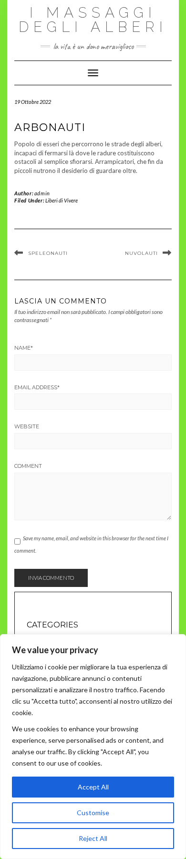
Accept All (93, 787)
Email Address (37, 387)
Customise (93, 812)
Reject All (93, 838)
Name (23, 347)
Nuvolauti (141, 253)
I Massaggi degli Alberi (93, 19)
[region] (93, 746)
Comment (28, 466)
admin (42, 193)
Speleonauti (48, 253)
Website (26, 426)
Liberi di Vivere (61, 200)
